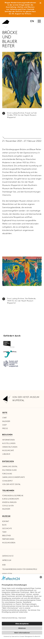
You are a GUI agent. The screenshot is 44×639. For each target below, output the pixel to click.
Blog (4, 525)
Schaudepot (7, 481)
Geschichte (7, 528)
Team (4, 532)
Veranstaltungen (9, 447)
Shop (4, 425)
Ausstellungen (8, 443)
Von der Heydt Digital (11, 484)
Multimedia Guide (9, 470)
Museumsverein (8, 542)
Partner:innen (8, 539)
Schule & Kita (8, 505)
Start (4, 418)
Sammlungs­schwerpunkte (13, 477)
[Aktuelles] (40, 3)
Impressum (6, 560)
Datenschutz (8, 556)
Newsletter (7, 574)
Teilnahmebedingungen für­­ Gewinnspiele (19, 569)
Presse (5, 428)
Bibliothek (6, 535)
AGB (4, 565)
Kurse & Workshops (10, 499)
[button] (38, 55)
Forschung (7, 474)
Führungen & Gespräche (12, 495)
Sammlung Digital (9, 466)
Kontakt (5, 521)
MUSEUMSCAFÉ (8, 450)
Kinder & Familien (9, 502)
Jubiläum (6, 454)
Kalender (6, 421)
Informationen (8, 440)
